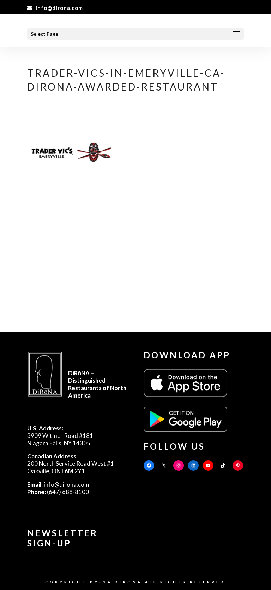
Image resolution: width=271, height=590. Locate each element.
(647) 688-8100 (58, 492)
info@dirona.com (58, 484)
